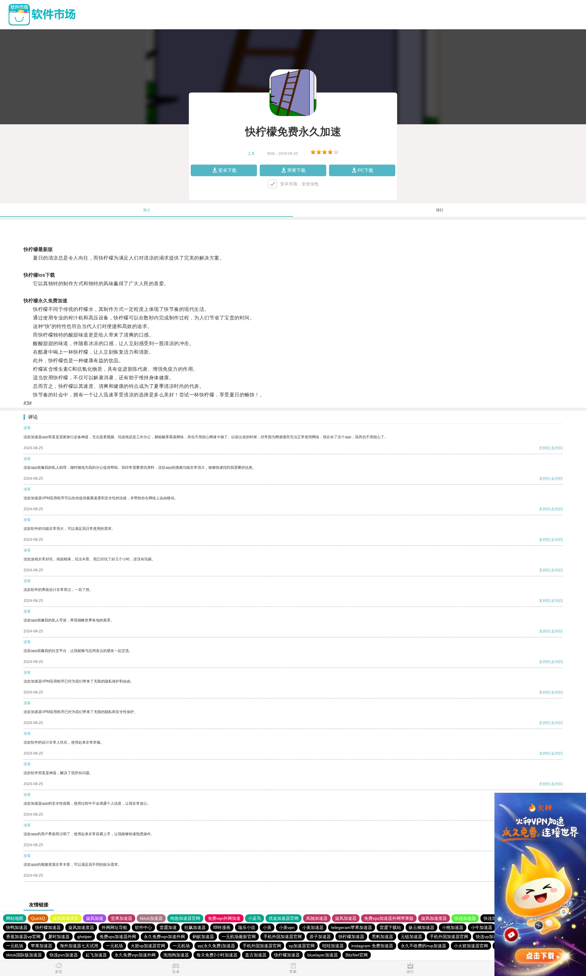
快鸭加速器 (16, 927)
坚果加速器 (121, 918)
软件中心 (143, 927)
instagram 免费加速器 (372, 945)
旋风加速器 (345, 918)
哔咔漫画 (221, 927)
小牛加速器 (481, 927)
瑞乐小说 (246, 927)
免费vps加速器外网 (117, 936)
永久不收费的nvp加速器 (423, 945)
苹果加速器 (41, 945)
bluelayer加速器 (322, 954)
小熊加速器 (452, 927)
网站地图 (14, 918)
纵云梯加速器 (421, 927)
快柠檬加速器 (48, 927)
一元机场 (14, 945)
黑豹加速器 (382, 936)
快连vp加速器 (489, 936)
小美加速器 (313, 927)
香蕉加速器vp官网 (23, 936)
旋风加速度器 (65, 918)
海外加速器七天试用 (79, 945)
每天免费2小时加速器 (217, 954)
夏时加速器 (59, 936)
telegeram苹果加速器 (351, 927)
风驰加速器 (316, 918)
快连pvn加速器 (63, 954)
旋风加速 (94, 918)
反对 (555, 448)
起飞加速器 (96, 954)
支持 (542, 448)
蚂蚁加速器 (203, 936)
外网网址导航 (114, 927)
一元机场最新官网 (239, 936)
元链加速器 (411, 936)
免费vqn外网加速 (224, 918)
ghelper (84, 936)
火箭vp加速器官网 (148, 945)
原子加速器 (320, 936)
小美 (267, 927)
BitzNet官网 (356, 954)
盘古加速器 (255, 954)
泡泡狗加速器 (176, 954)
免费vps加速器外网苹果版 (389, 918)
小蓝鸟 (254, 918)
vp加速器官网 (302, 945)
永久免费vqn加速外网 (164, 936)
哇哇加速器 (333, 945)
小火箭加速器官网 (471, 945)
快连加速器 (465, 918)
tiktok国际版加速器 (24, 954)
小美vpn (287, 927)
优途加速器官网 (283, 918)
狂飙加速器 (195, 927)
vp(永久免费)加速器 (216, 945)
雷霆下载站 (390, 927)
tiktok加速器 (151, 918)
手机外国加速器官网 (282, 936)
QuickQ (38, 918)
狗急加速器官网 (185, 918)
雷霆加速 (168, 927)
